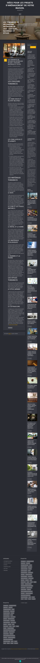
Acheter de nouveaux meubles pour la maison (32, 156)
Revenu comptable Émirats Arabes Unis (26, 591)
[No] (38, 660)
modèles (22, 583)
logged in (9, 333)
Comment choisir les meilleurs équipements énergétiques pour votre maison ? (32, 542)
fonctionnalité (30, 576)
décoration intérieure (29, 574)
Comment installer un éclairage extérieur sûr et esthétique (32, 337)
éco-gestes (15, 643)
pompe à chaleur (23, 589)
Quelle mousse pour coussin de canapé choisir (31, 91)
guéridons (22, 580)
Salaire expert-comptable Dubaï (25, 595)
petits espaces (23, 587)
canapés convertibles (24, 568)
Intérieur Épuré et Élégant (13, 324)
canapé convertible (6, 611)
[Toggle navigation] (20, 14)
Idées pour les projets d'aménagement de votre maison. (20, 5)
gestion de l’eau (31, 578)
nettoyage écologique (28, 583)
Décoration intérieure (16, 66)
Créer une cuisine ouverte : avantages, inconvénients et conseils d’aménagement (32, 407)
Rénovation (30, 471)
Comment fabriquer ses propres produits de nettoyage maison (32, 458)
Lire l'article (29, 207)
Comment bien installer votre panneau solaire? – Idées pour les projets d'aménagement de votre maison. (31, 162)
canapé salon (12, 611)
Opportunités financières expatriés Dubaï (26, 585)
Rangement (29, 589)
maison (14, 626)
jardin (31, 580)
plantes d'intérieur (29, 587)
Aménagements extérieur (32, 335)
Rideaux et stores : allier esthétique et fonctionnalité (32, 322)
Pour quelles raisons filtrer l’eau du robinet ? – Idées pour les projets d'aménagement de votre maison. (32, 181)
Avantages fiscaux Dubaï (7, 609)
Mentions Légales (24, 602)
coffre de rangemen (24, 570)
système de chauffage (24, 597)
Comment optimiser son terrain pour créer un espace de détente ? (31, 101)
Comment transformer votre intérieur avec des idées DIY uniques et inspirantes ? (32, 271)
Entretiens (29, 521)
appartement (23, 563)
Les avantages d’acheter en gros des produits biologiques (32, 219)
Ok (20, 661)
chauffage (30, 568)
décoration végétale (24, 576)
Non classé (29, 199)
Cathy (10, 66)
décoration (10, 327)
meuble (17, 626)
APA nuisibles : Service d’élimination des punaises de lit (32, 386)
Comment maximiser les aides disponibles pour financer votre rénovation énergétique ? (32, 253)
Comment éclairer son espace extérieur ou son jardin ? (31, 166)
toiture (30, 597)
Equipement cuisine (31, 216)
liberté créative (6, 626)
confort (29, 570)
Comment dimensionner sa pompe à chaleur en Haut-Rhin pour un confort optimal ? (32, 133)
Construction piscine (24, 572)
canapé (13, 609)
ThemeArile (37, 648)
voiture (5, 643)
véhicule (8, 643)
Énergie (12, 643)
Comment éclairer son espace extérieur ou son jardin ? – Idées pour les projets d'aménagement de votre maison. (32, 172)
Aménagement (23, 561)
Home (36, 22)
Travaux (33, 597)
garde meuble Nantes (24, 578)
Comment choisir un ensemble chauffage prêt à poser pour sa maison (32, 121)
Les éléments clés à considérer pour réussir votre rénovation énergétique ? (32, 426)
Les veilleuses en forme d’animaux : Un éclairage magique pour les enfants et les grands (32, 370)
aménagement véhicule (30, 561)
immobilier (27, 580)
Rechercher (29, 45)
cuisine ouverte (30, 572)
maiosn (10, 626)
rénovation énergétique (29, 593)
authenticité (28, 563)
